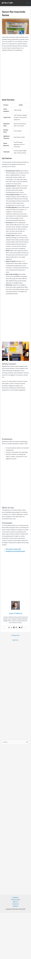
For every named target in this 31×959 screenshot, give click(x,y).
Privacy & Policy (15, 899)
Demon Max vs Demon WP (13, 549)
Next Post (15, 640)
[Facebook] (9, 628)
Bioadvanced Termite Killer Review (15, 551)
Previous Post (15, 635)
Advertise (15, 906)
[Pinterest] (14, 628)
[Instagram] (16, 628)
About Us (15, 902)
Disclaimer (15, 897)
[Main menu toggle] (27, 3)
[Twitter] (11, 628)
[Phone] (22, 628)
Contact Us (15, 904)
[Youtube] (19, 628)
